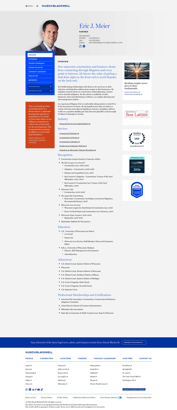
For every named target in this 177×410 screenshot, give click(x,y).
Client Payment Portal (134, 389)
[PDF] (80, 46)
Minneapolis (95, 365)
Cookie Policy (62, 397)
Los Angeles (62, 376)
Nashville (94, 369)
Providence (127, 365)
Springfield (127, 369)
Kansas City (62, 373)
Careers (82, 358)
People (29, 358)
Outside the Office (36, 67)
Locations (65, 358)
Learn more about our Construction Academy (132, 93)
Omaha (93, 376)
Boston (28, 369)
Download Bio (34, 86)
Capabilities (46, 358)
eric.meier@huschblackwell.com (105, 43)
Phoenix (93, 380)
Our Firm (127, 358)
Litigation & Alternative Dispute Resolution (77, 150)
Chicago (29, 376)
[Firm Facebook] (36, 390)
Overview (32, 55)
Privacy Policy (46, 397)
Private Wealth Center (98, 384)
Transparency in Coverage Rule (139, 397)
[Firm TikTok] (42, 390)
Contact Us (145, 358)
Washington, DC (129, 380)
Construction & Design (68, 137)
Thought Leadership (36, 63)
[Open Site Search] (37, 6)
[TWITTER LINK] (84, 46)
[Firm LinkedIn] (33, 390)
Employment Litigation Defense (72, 145)
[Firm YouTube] (39, 390)
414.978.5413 (94, 38)
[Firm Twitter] (30, 390)
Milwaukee (84, 36)
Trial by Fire (33, 76)
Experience (33, 59)
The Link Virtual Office (131, 376)
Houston (61, 365)
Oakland (93, 373)
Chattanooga (30, 373)
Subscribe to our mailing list (133, 342)
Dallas (28, 380)
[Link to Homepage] (56, 6)
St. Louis (126, 373)
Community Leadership (37, 71)
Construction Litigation (69, 141)
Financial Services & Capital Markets (74, 123)
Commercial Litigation (68, 133)
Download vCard (35, 91)
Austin (28, 365)
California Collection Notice (84, 397)
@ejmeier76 (33, 80)
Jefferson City (63, 369)
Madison (61, 380)
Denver (28, 384)
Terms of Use (31, 397)
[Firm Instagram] (27, 390)
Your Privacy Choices (109, 397)
